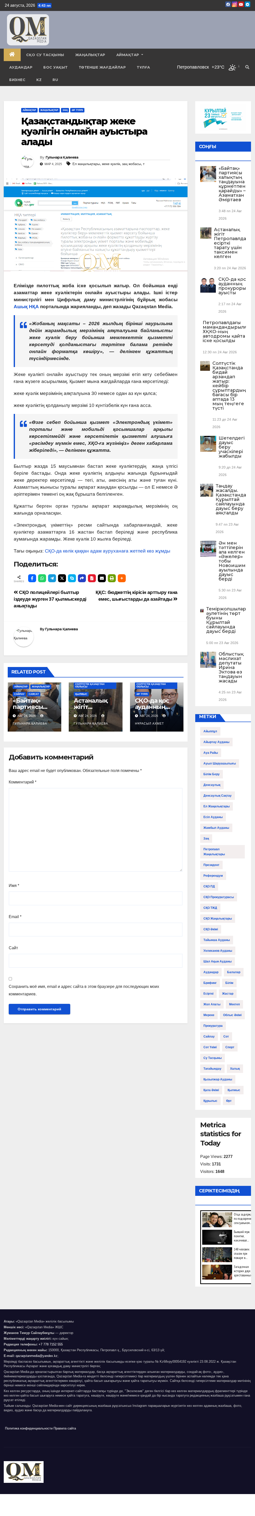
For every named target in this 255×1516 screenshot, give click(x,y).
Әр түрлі (77, 110)
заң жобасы (131, 164)
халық (235, 1068)
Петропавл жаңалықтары (214, 852)
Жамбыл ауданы (216, 828)
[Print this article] (112, 578)
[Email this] (102, 578)
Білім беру (211, 774)
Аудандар (20, 67)
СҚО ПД (209, 886)
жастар (227, 993)
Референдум (213, 875)
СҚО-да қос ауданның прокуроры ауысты (232, 286)
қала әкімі (211, 1090)
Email (15, 917)
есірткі (208, 993)
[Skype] (72, 578)
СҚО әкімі (210, 929)
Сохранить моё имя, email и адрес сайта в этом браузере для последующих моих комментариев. (84, 990)
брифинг (210, 983)
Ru (55, 80)
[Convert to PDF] (92, 578)
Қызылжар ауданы (217, 1079)
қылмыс (234, 1090)
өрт (229, 1101)
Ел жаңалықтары (86, 164)
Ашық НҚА (26, 306)
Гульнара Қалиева (62, 157)
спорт (229, 1047)
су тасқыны (212, 1058)
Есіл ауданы (213, 817)
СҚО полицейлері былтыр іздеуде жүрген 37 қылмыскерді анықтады (50, 599)
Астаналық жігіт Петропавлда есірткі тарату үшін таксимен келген (230, 243)
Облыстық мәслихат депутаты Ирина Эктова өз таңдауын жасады (231, 667)
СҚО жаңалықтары (217, 918)
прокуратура (213, 1026)
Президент (211, 865)
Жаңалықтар (90, 55)
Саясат (34, 694)
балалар (233, 972)
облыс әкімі (232, 1015)
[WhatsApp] (42, 578)
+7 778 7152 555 (51, 1344)
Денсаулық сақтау (217, 795)
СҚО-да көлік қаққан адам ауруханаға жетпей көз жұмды (107, 551)
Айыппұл (210, 731)
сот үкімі (210, 1047)
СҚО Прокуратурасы (218, 897)
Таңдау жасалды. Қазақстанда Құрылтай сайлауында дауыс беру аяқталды (231, 499)
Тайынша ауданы (216, 940)
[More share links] (122, 578)
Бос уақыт (55, 67)
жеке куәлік (111, 164)
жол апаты (211, 1004)
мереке (208, 1015)
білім (229, 983)
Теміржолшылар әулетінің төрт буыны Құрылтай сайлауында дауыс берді (226, 620)
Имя (14, 885)
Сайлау (19, 694)
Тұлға (143, 67)
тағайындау (212, 1068)
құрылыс (210, 1101)
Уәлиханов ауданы (217, 950)
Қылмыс (81, 694)
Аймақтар (128, 55)
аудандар (210, 972)
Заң (65, 110)
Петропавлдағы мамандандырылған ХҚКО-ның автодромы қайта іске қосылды (227, 331)
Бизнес (17, 80)
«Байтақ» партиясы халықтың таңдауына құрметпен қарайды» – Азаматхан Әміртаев (232, 184)
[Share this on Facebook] (32, 578)
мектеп (234, 1004)
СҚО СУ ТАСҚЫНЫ (45, 55)
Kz (39, 80)
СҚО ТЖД (210, 908)
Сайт (13, 948)
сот (226, 1036)
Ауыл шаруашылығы (219, 763)
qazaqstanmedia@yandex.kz (37, 1356)
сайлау (209, 1036)
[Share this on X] (62, 578)
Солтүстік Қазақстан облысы (89, 685)
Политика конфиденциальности (29, 1428)
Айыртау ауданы (216, 742)
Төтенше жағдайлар (102, 67)
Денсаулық (211, 785)
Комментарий (22, 782)
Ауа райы (210, 753)
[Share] (82, 578)
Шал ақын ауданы (217, 961)
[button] (247, 67)
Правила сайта (65, 1428)
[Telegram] (52, 578)
